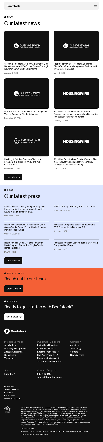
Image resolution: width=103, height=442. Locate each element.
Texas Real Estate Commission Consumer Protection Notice (42, 431)
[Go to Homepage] (15, 331)
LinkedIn (8, 374)
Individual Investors (46, 348)
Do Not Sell (8, 393)
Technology (75, 348)
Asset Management (13, 352)
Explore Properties (46, 352)
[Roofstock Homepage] (13, 6)
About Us (74, 345)
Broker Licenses (10, 396)
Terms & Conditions (11, 390)
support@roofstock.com (49, 377)
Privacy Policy (9, 387)
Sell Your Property (46, 355)
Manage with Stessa (47, 358)
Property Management (15, 348)
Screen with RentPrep (48, 361)
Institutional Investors (47, 345)
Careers (74, 352)
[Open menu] (95, 6)
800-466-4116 (44, 374)
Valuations (9, 358)
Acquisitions (10, 345)
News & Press (77, 355)
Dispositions (10, 355)
